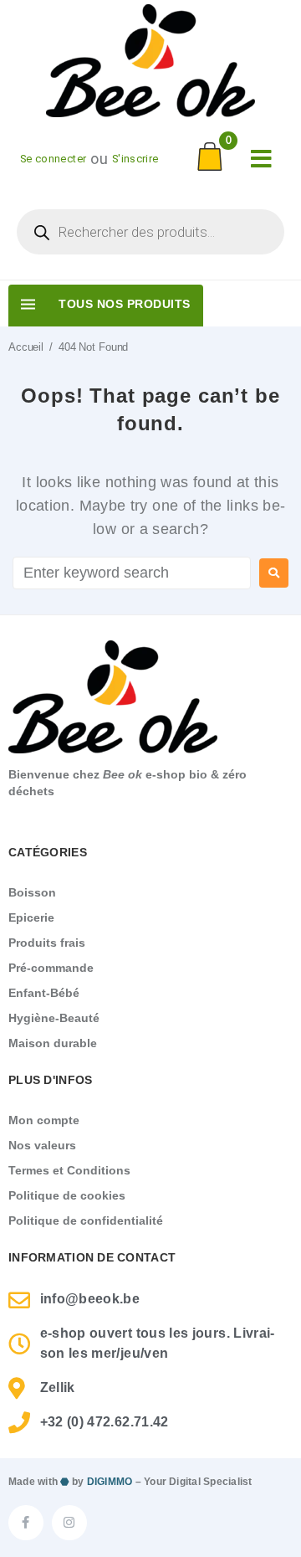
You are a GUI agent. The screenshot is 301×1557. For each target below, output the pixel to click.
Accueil (25, 347)
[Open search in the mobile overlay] (150, 232)
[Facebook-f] (25, 1522)
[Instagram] (69, 1522)
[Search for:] (132, 573)
